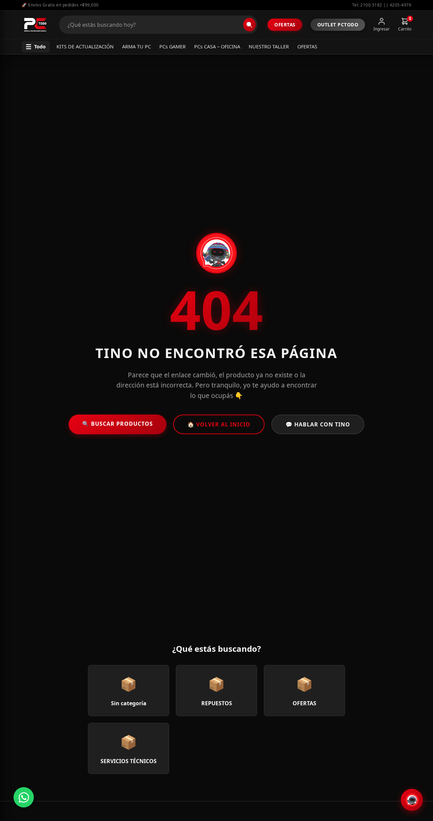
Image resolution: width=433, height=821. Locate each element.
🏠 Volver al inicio (218, 424)
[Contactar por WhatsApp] (24, 797)
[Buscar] (249, 24)
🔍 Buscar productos (117, 423)
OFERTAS (307, 46)
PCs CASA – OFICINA (217, 46)
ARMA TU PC (136, 46)
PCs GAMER (172, 46)
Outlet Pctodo (338, 24)
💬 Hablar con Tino (318, 424)
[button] (36, 46)
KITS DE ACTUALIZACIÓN (85, 46)
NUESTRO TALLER (269, 46)
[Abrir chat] (412, 800)
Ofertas (284, 24)
